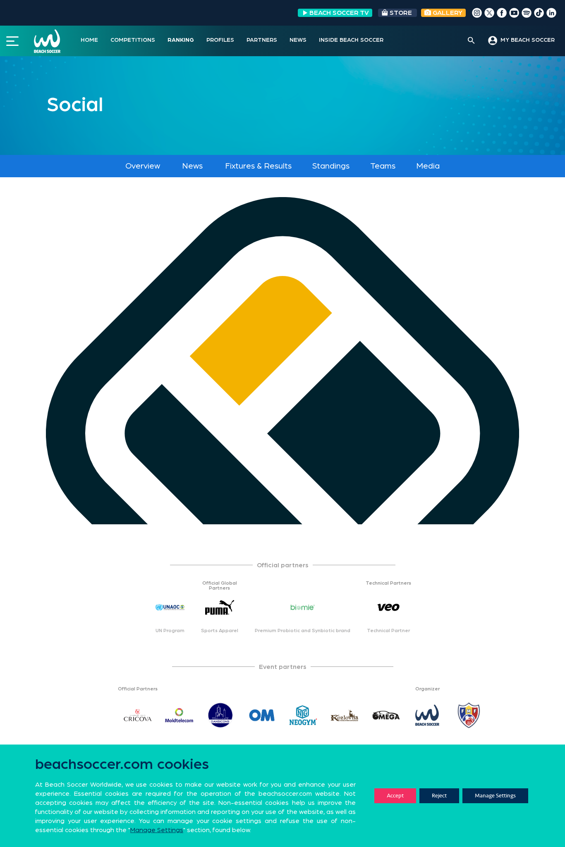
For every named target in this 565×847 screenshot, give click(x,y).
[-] (96, 715)
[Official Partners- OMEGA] (385, 715)
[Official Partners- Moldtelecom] (179, 715)
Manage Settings (495, 795)
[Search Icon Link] (471, 41)
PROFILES (220, 40)
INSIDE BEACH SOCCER (351, 40)
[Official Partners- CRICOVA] (137, 715)
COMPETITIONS (132, 40)
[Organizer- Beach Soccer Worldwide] (427, 715)
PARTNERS (262, 40)
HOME (89, 40)
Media (428, 166)
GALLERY (446, 13)
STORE (401, 13)
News (192, 166)
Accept (395, 795)
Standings (331, 166)
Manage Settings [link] (156, 830)
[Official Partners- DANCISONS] (220, 715)
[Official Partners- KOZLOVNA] (344, 715)
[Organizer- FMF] (468, 715)
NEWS (298, 40)
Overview (142, 166)
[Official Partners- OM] (261, 715)
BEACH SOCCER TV (339, 13)
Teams (382, 166)
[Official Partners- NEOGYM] (303, 715)
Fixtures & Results (258, 166)
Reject (439, 795)
